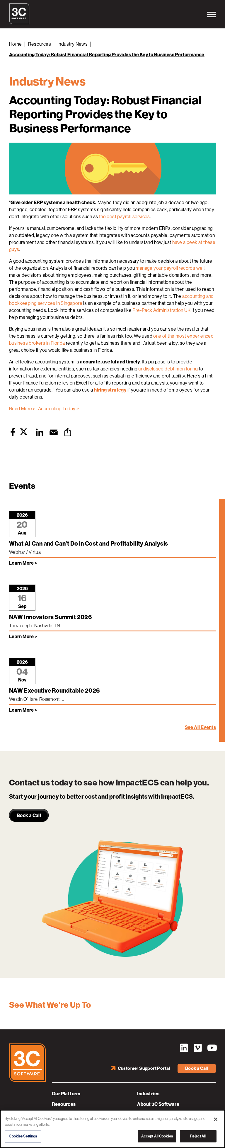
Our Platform (66, 1093)
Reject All (198, 1136)
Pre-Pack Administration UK (161, 310)
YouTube (211, 1047)
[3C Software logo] (19, 22)
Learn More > (23, 563)
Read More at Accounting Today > (44, 408)
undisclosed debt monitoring (168, 369)
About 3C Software (158, 1104)
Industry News (72, 44)
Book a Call (196, 1068)
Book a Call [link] (29, 815)
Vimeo (197, 1047)
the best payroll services (124, 216)
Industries (148, 1093)
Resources (39, 44)
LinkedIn (184, 1047)
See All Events (200, 727)
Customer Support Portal (144, 1068)
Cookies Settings (23, 1136)
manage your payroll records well (170, 268)
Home (15, 44)
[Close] (215, 1119)
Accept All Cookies (157, 1136)
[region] (112, 1129)
